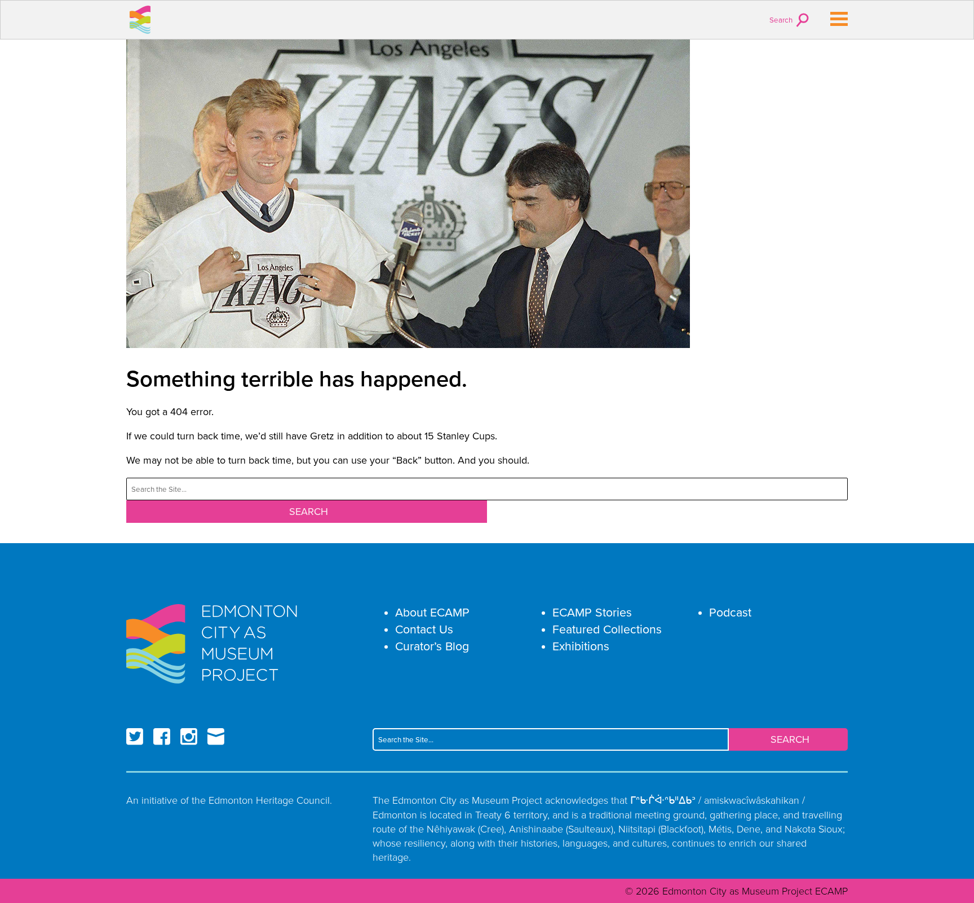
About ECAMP (432, 612)
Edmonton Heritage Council (269, 800)
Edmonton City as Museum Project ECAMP (140, 20)
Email (215, 736)
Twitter (134, 736)
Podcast (730, 612)
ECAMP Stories (592, 612)
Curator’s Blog (432, 646)
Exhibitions (580, 646)
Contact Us (424, 629)
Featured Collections (607, 629)
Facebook (161, 736)
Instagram (188, 736)
